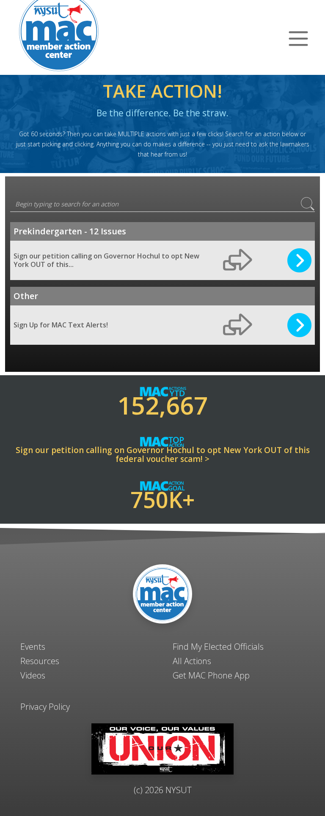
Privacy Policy (45, 706)
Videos (32, 675)
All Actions (192, 661)
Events (32, 646)
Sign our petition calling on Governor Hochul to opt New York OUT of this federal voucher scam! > (163, 455)
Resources (39, 661)
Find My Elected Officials (218, 646)
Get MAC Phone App (211, 675)
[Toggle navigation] (298, 37)
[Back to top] (162, 790)
